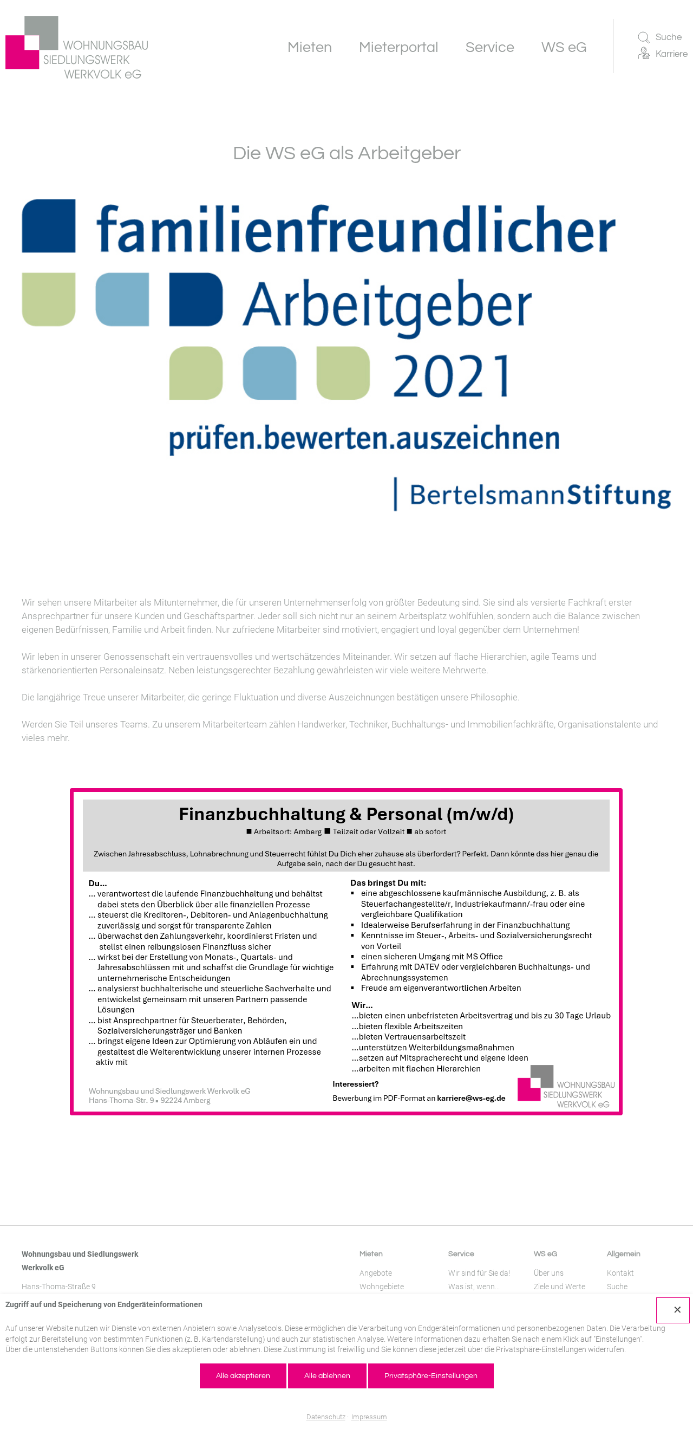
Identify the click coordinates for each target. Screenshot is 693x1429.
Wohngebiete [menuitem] (381, 1286)
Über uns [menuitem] (549, 1273)
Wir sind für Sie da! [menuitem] (479, 1273)
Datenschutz (325, 1417)
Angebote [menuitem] (375, 1273)
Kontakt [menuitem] (620, 1273)
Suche (669, 37)
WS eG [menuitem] (545, 1254)
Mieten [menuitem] (371, 1254)
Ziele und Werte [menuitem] (559, 1286)
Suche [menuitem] (617, 1286)
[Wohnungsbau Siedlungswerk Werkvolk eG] (76, 47)
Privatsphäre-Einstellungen (431, 1376)
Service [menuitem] (461, 1254)
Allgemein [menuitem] (623, 1254)
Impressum (369, 1417)
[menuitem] (309, 47)
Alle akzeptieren (243, 1376)
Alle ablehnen (327, 1376)
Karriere (672, 54)
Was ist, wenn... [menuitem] (474, 1286)
